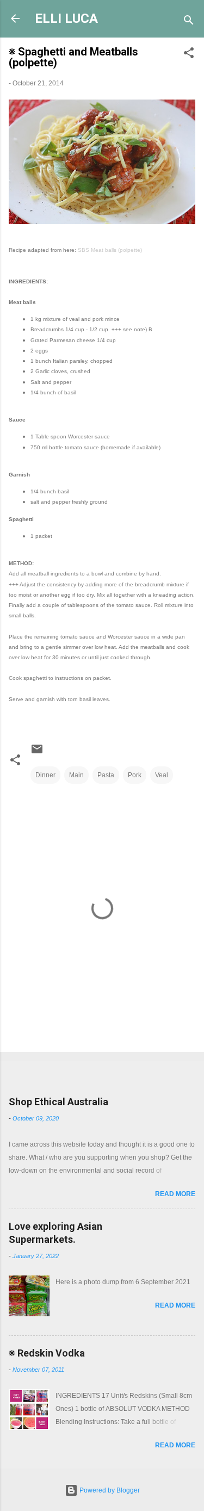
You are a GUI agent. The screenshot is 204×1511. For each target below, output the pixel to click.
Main (76, 775)
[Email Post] (37, 753)
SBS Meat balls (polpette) (110, 250)
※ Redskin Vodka (47, 1353)
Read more (175, 1194)
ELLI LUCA (66, 18)
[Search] (188, 22)
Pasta (105, 775)
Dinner (45, 775)
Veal (161, 775)
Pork (134, 775)
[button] (188, 55)
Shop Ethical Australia (58, 1101)
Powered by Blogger (109, 1490)
